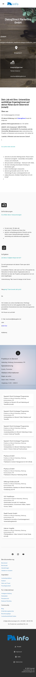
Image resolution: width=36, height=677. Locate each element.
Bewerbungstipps (6, 613)
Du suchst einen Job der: (8, 147)
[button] (18, 400)
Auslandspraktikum (6, 578)
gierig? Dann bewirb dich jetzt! (13, 289)
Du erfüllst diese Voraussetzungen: (11, 215)
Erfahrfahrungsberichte (7, 611)
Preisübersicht (5, 598)
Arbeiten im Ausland (6, 570)
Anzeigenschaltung (6, 593)
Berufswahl (4, 565)
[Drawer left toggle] (3, 4)
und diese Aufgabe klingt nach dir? (11, 258)
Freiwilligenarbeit (6, 586)
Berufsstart (4, 563)
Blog (2, 608)
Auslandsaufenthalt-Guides (8, 616)
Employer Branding (6, 601)
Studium (3, 581)
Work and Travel (5, 583)
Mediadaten (4, 596)
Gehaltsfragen (5, 568)
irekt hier (4, 326)
